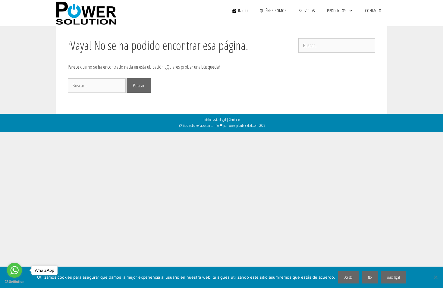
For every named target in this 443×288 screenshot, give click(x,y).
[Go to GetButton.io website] (14, 282)
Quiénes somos (273, 11)
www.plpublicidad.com (243, 125)
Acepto (348, 277)
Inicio (207, 119)
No (370, 277)
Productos (336, 11)
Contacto (373, 11)
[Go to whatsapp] (14, 270)
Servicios (307, 11)
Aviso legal (219, 119)
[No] (435, 277)
